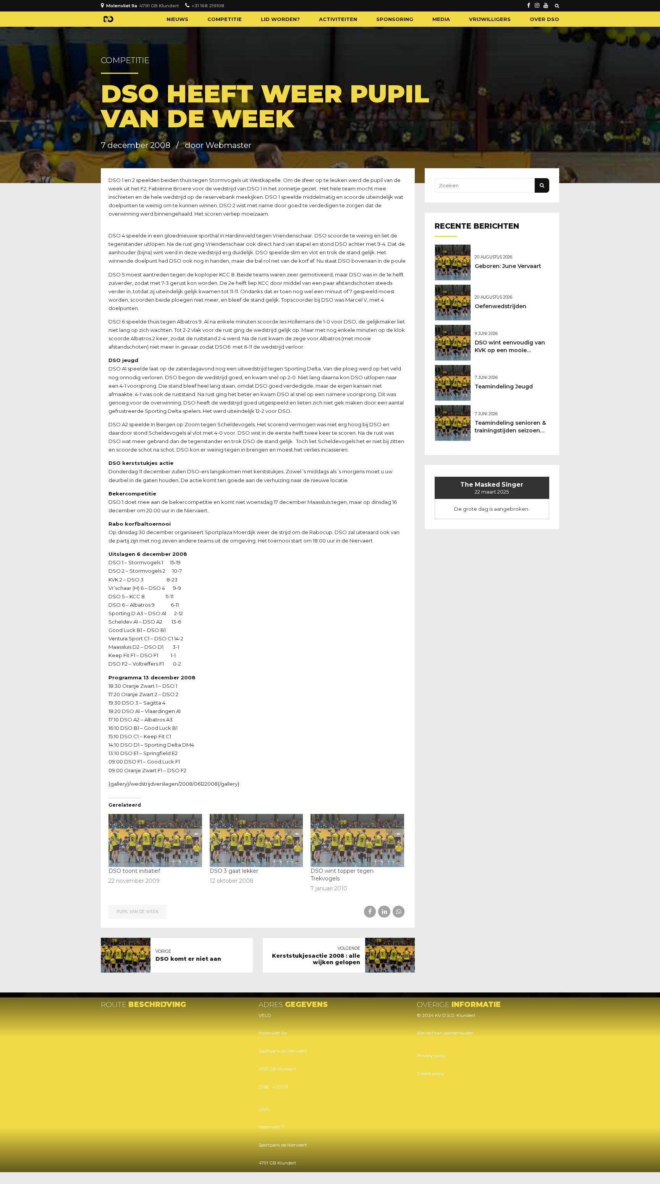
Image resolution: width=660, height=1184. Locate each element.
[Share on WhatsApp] (398, 912)
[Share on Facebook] (370, 912)
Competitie (224, 19)
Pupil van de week (137, 911)
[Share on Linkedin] (384, 912)
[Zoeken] (557, 5)
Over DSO (544, 19)
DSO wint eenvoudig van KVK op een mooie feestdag (510, 350)
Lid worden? (280, 19)
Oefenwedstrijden (500, 306)
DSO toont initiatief (134, 870)
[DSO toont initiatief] (155, 840)
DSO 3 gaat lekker (234, 870)
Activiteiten (338, 19)
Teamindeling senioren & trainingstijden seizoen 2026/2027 (510, 430)
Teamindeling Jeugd (504, 386)
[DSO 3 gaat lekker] (256, 840)
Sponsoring (394, 19)
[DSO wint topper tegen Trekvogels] (357, 840)
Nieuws (177, 19)
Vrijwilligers (490, 19)
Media (441, 19)
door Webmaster (218, 145)
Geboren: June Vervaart (508, 266)
